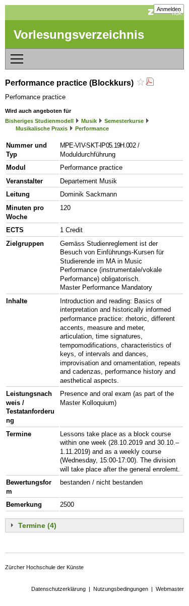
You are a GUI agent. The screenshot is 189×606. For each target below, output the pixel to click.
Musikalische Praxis (42, 128)
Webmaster (170, 589)
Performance (92, 128)
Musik (89, 121)
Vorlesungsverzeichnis (79, 34)
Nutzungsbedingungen (120, 589)
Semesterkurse (124, 121)
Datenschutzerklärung (58, 589)
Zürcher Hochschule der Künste (44, 567)
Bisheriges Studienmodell (39, 121)
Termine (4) (37, 525)
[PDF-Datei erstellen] (150, 83)
